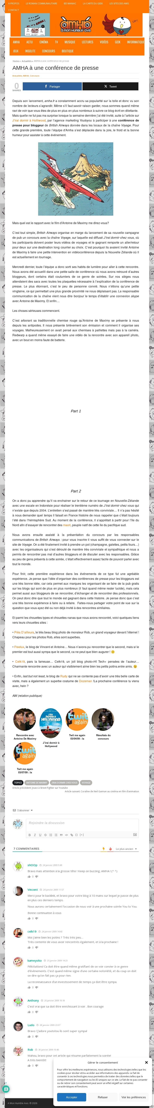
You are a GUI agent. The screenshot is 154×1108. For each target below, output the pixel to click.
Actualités (17, 76)
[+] (82, 834)
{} (76, 834)
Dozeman (85, 681)
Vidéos (104, 42)
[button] (146, 1062)
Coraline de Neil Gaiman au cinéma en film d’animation (102, 791)
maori (67, 525)
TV (56, 42)
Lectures (87, 42)
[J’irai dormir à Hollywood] (50, 723)
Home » (17, 61)
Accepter (71, 1097)
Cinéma (43, 42)
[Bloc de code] (66, 835)
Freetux (19, 647)
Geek (117, 42)
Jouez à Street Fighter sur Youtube (40, 787)
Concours (48, 51)
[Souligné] (40, 835)
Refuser (103, 1097)
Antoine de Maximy (36, 782)
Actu (29, 42)
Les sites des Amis (119, 3)
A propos (13, 3)
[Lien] (71, 835)
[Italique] (35, 835)
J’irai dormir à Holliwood (29, 120)
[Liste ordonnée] (50, 835)
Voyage (86, 782)
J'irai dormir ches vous (64, 782)
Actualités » (27, 61)
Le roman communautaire (41, 3)
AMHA (16, 42)
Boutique (67, 51)
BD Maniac (70, 3)
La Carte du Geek (93, 3)
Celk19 (20, 661)
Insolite (30, 51)
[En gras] (29, 835)
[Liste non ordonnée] (56, 835)
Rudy (64, 676)
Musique (70, 42)
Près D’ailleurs (24, 632)
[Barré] (45, 835)
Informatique (135, 42)
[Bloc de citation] (61, 835)
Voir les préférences (134, 1097)
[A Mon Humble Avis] (77, 25)
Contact (13, 10)
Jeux (15, 51)
